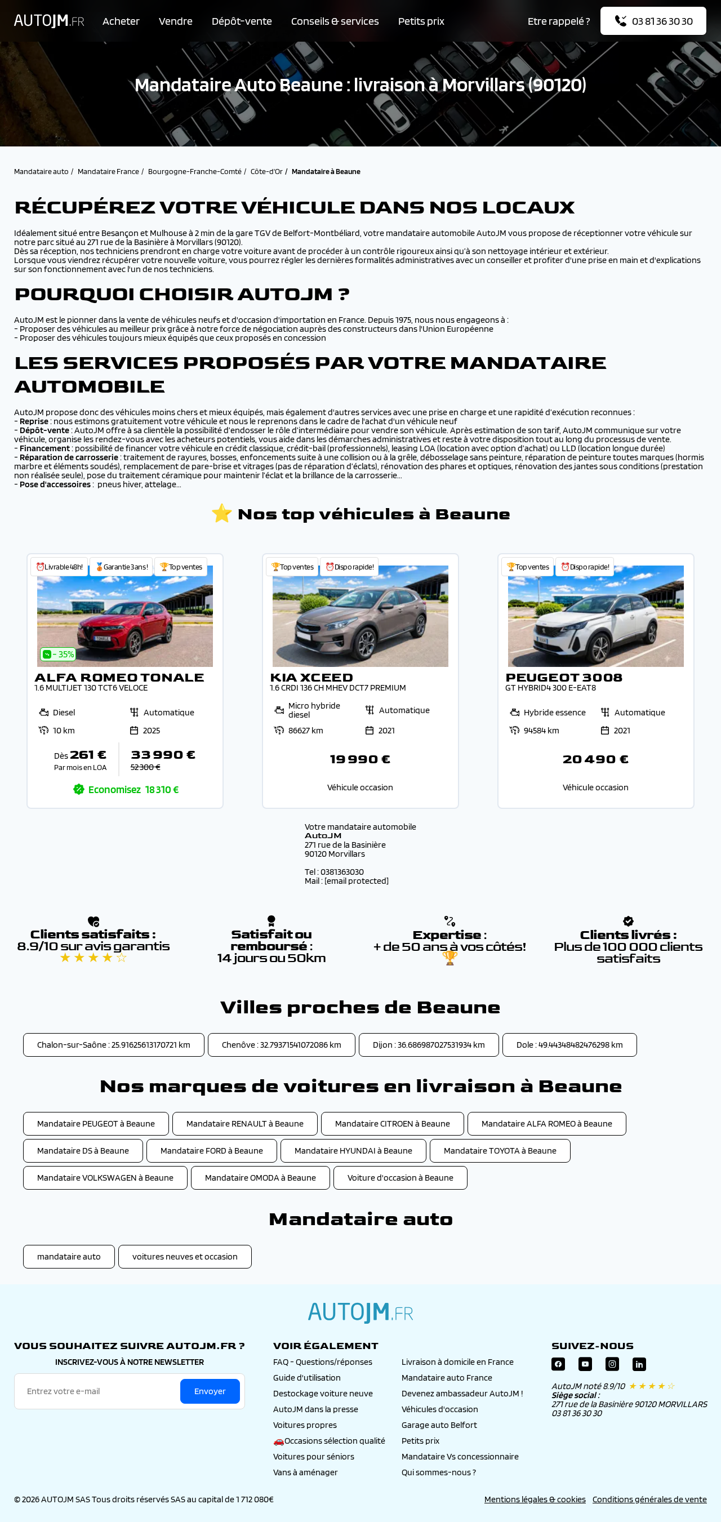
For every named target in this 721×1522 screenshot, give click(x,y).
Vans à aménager (305, 1472)
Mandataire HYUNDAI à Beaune (353, 1150)
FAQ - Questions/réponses (322, 1361)
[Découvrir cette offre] (125, 681)
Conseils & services (335, 21)
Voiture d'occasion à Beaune (400, 1177)
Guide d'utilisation (307, 1377)
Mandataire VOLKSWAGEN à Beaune (105, 1177)
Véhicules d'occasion (440, 1409)
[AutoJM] (49, 21)
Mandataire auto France (447, 1377)
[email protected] (356, 880)
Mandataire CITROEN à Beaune (392, 1123)
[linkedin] (639, 1366)
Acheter (121, 21)
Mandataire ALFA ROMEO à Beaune (547, 1123)
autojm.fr (360, 1313)
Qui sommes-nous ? (439, 1472)
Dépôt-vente (242, 21)
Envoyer (210, 1391)
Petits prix (421, 21)
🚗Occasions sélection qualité (329, 1440)
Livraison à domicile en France (458, 1361)
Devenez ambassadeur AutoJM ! (462, 1393)
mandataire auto (69, 1256)
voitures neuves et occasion (185, 1256)
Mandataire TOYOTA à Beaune (500, 1150)
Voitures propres (305, 1424)
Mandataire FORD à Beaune (212, 1150)
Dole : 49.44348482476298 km (570, 1044)
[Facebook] (558, 1366)
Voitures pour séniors (313, 1456)
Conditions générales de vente (650, 1499)
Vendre (176, 21)
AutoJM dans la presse (315, 1409)
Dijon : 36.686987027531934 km (429, 1044)
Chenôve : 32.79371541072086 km (281, 1044)
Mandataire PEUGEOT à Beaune (96, 1123)
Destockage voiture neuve (323, 1393)
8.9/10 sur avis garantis (93, 952)
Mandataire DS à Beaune (83, 1150)
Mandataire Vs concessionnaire (460, 1456)
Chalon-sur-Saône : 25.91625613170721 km (113, 1044)
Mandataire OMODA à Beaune (260, 1177)
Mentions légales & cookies (535, 1499)
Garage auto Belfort (439, 1424)
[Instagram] (612, 1366)
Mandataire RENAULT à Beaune (245, 1123)
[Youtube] (585, 1366)
